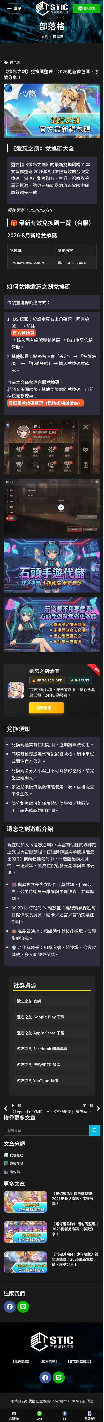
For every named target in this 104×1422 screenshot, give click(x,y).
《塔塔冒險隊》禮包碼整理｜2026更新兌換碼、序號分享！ (75, 1228)
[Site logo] (52, 8)
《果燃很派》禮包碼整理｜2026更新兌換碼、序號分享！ (74, 1198)
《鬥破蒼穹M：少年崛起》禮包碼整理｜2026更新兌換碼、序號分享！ (75, 1259)
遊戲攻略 (16, 1163)
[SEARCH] (94, 1130)
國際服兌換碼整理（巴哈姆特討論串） (45, 403)
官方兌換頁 (23, 333)
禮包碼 (58, 36)
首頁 (44, 36)
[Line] (23, 1307)
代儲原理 (16, 1155)
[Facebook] (10, 1307)
